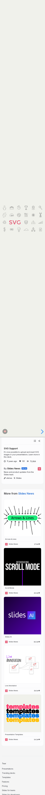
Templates (6, 777)
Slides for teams (8, 790)
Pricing (5, 786)
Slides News (13, 468)
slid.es (9, 478)
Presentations (7, 769)
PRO (23, 468)
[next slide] (40, 431)
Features (5, 782)
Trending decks (8, 773)
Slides (19, 478)
